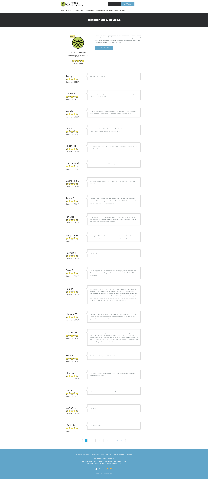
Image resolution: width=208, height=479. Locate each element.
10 (110, 440)
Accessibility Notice (118, 454)
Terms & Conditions (106, 454)
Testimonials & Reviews (82, 29)
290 (121, 440)
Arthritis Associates (70, 29)
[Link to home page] (71, 4)
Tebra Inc (87, 454)
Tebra (111, 473)
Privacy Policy (95, 454)
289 (117, 440)
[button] (127, 4)
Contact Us (129, 454)
